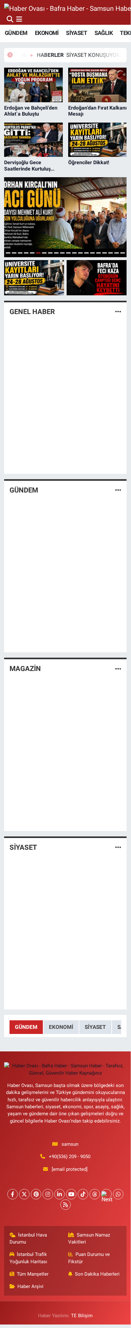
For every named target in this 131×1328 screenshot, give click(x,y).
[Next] (106, 1194)
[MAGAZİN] (118, 669)
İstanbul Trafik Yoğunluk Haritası (28, 1257)
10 (62, 252)
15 (92, 252)
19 (116, 252)
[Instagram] (48, 1194)
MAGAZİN (25, 669)
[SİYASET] (118, 847)
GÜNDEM (16, 33)
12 (74, 252)
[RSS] (65, 1204)
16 (98, 252)
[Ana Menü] (19, 19)
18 (110, 252)
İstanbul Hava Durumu (28, 1238)
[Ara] (10, 19)
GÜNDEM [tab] (26, 1027)
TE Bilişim (82, 1315)
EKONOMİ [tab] (61, 1027)
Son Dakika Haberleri (97, 1274)
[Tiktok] (83, 1194)
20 (122, 252)
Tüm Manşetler (33, 1274)
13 (80, 252)
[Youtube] (71, 1194)
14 (86, 252)
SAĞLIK (104, 33)
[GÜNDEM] (118, 490)
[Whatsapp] (118, 1194)
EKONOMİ (47, 33)
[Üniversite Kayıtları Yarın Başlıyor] (34, 277)
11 (68, 252)
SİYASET (76, 33)
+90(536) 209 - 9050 (69, 1156)
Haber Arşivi (30, 1286)
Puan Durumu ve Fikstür (89, 1257)
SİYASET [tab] (95, 1027)
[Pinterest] (36, 1194)
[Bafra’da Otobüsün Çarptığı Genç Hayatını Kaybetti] (97, 277)
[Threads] (94, 1194)
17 (104, 252)
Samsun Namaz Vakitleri (89, 1238)
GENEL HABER (32, 312)
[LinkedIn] (59, 1194)
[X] (24, 1194)
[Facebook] (12, 1194)
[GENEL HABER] (118, 311)
